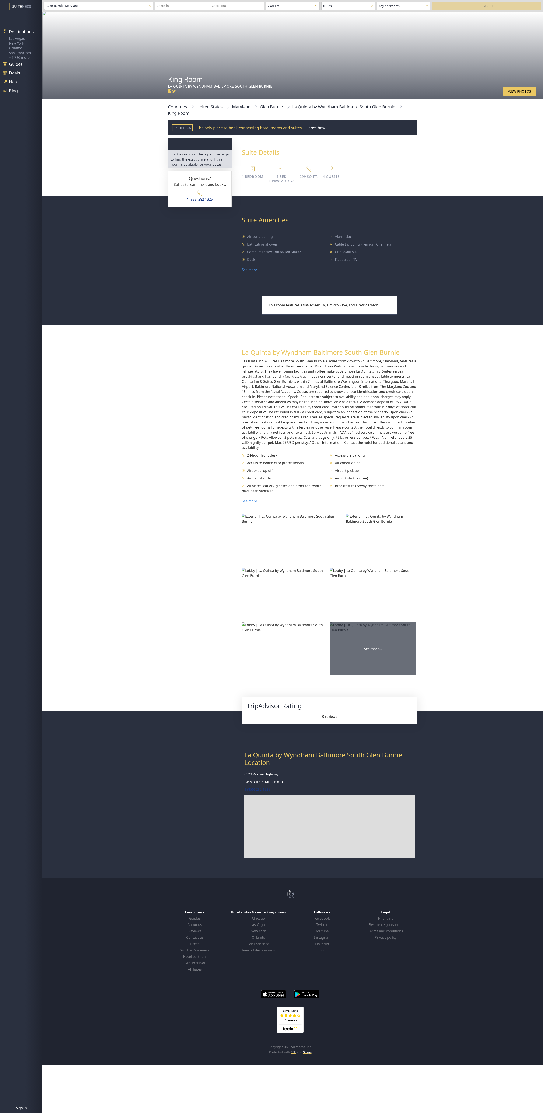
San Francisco (20, 52)
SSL (293, 1052)
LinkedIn (322, 943)
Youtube (322, 931)
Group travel (195, 963)
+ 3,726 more (19, 57)
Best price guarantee (385, 924)
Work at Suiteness (194, 950)
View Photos (519, 91)
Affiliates (195, 969)
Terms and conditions (385, 931)
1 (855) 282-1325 (200, 199)
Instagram (322, 937)
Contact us (194, 937)
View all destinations (258, 950)
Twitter (322, 924)
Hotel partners (195, 956)
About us (195, 924)
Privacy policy (385, 937)
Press (194, 943)
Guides (194, 918)
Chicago (258, 918)
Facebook (322, 918)
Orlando (15, 48)
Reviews (194, 931)
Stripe (307, 1052)
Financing (385, 918)
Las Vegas (17, 38)
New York (16, 43)
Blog (322, 950)
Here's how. (316, 127)
